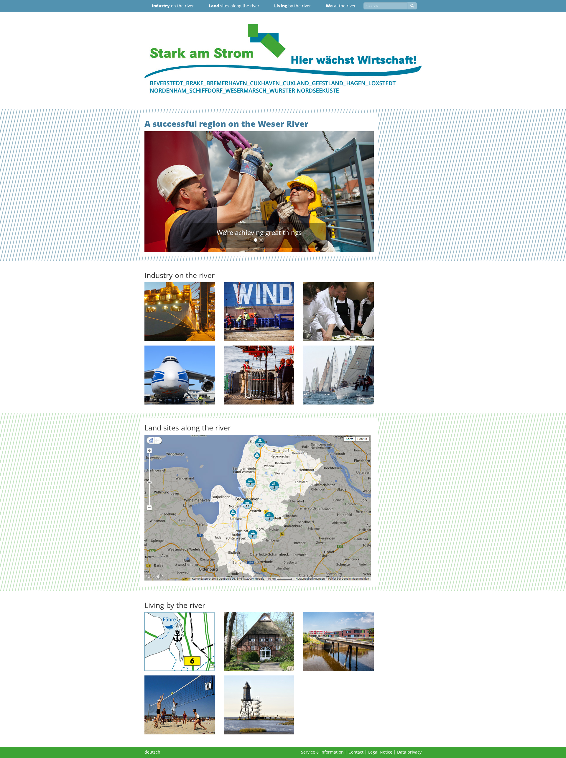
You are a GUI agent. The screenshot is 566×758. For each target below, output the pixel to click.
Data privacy (409, 752)
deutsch (152, 752)
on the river (173, 6)
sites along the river (234, 6)
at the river (341, 6)
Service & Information (322, 752)
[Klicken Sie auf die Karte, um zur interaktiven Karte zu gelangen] (259, 508)
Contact (355, 752)
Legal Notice (380, 752)
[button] (161, 191)
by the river (292, 6)
